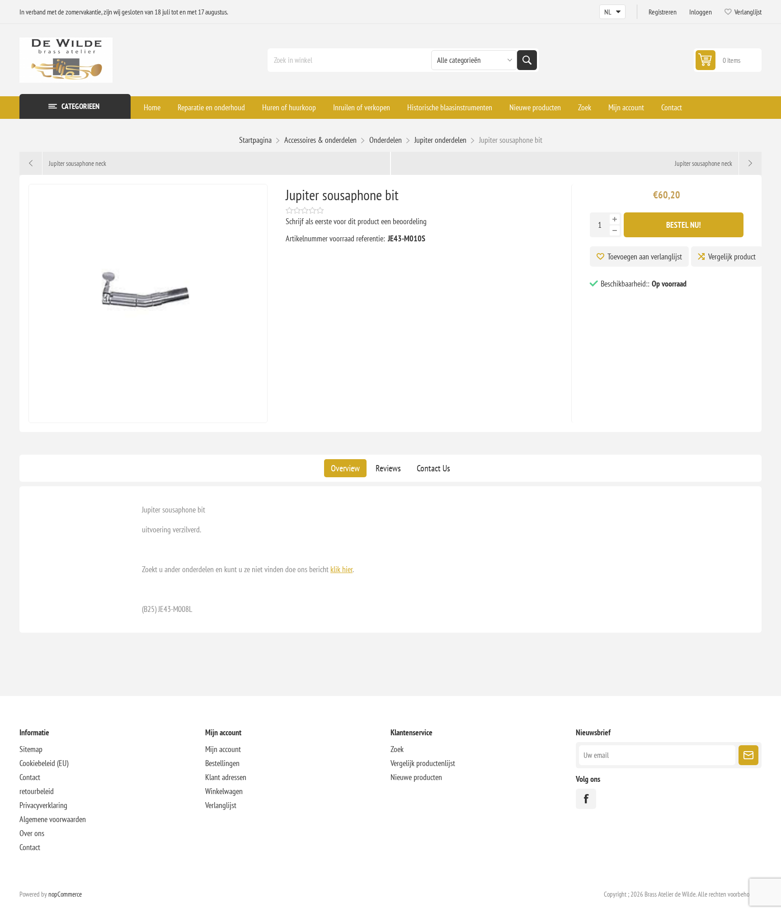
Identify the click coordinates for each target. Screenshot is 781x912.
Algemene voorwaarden (52, 819)
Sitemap (30, 749)
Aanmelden (748, 755)
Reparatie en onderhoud (211, 107)
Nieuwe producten (535, 107)
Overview (345, 468)
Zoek (527, 60)
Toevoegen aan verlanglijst (644, 256)
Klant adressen (225, 777)
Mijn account (626, 107)
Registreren (663, 11)
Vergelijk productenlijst (422, 763)
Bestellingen (222, 763)
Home (152, 107)
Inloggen (700, 11)
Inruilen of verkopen (361, 107)
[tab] (345, 468)
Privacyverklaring (43, 805)
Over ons (31, 833)
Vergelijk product (732, 256)
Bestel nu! (683, 225)
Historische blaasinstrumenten (449, 107)
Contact (671, 107)
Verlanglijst (220, 805)
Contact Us (433, 468)
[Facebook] (586, 799)
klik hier (341, 569)
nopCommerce (65, 894)
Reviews (388, 468)
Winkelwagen (224, 791)
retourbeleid (36, 791)
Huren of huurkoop (289, 107)
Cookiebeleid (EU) (43, 763)
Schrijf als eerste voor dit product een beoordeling (356, 221)
